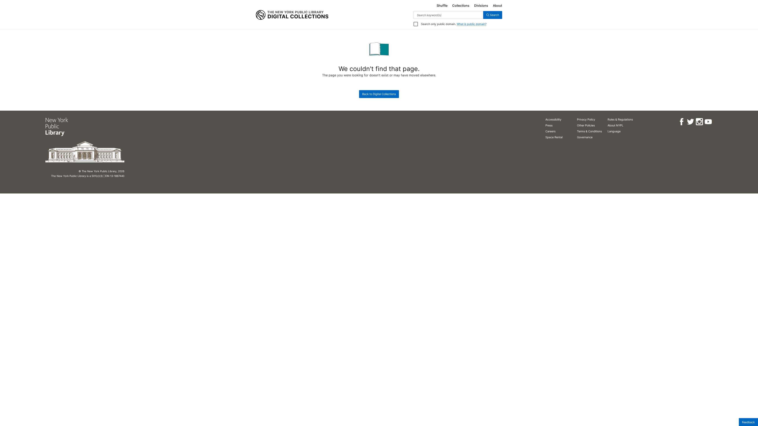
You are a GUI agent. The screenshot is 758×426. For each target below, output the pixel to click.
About (497, 5)
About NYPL (615, 125)
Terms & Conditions (589, 131)
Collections (460, 5)
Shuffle (442, 5)
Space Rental (554, 137)
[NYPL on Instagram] (699, 121)
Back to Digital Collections (379, 94)
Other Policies (586, 125)
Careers (550, 131)
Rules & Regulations (620, 119)
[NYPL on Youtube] (708, 121)
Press (549, 125)
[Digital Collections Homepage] (292, 15)
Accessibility (553, 119)
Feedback (748, 422)
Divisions (481, 5)
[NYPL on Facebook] (681, 121)
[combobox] (448, 15)
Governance (585, 137)
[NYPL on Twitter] (690, 121)
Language (614, 131)
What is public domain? (472, 24)
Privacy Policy (586, 119)
